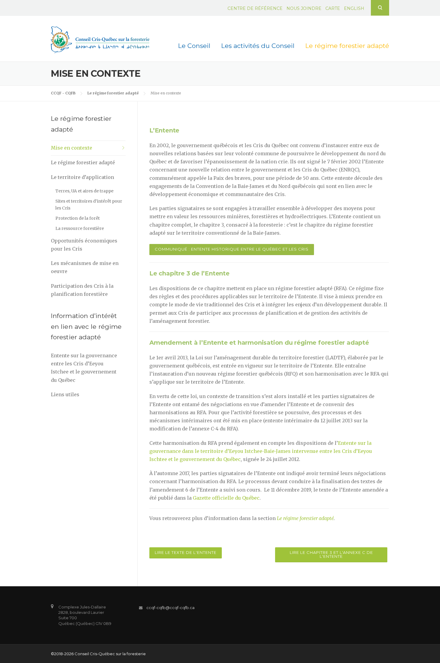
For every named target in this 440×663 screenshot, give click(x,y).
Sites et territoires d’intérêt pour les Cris (88, 204)
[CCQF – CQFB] (100, 39)
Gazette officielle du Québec (226, 498)
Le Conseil (194, 45)
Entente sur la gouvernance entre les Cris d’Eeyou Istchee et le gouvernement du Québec (84, 367)
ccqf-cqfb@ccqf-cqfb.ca (170, 607)
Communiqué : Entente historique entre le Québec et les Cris (232, 249)
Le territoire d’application (82, 177)
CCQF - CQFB (63, 93)
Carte (332, 8)
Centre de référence (255, 8)
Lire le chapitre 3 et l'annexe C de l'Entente (331, 554)
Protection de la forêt (77, 218)
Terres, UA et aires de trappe (84, 191)
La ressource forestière (79, 228)
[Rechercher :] (380, 7)
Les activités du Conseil (258, 45)
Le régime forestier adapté (347, 45)
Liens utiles (65, 394)
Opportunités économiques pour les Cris (84, 245)
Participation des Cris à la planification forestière (82, 290)
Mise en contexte (71, 148)
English (354, 8)
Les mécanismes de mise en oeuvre (85, 267)
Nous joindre (303, 8)
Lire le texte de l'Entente (185, 552)
